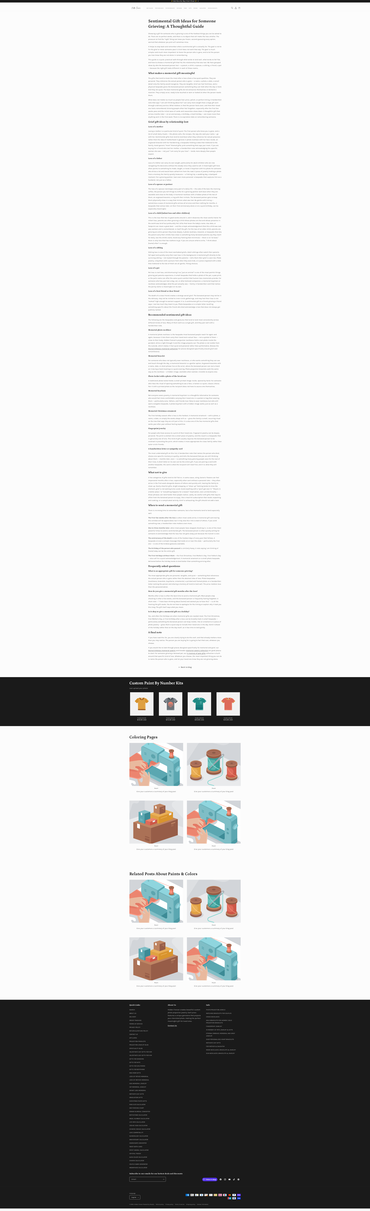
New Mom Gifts (135, 1073)
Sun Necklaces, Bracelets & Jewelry (220, 1053)
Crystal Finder (135, 1153)
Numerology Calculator (138, 1136)
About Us (132, 1013)
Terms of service (179, 1204)
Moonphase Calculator (138, 1167)
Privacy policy (169, 1204)
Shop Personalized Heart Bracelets (220, 1039)
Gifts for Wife (134, 1062)
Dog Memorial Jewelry (138, 1083)
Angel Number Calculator (139, 1118)
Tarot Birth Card (135, 1146)
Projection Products (137, 1041)
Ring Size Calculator (137, 1104)
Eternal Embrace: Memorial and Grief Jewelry (220, 1035)
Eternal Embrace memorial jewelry (162, 650)
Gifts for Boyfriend (137, 1069)
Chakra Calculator (136, 1160)
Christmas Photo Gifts (138, 1101)
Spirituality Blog (136, 1048)
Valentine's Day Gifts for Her (140, 1052)
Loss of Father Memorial (138, 1076)
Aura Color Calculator (138, 1157)
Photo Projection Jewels (215, 1010)
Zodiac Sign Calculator (138, 1125)
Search (132, 1010)
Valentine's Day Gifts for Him (140, 1055)
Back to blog (186, 667)
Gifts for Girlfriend (137, 1066)
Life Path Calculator (137, 1122)
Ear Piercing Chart (136, 1108)
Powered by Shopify (148, 1204)
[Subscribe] (163, 1179)
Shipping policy (190, 1204)
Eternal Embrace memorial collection (163, 349)
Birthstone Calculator (138, 1115)
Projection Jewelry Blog (138, 1045)
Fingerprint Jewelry (214, 1026)
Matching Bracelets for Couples (218, 1013)
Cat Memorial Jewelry (137, 1087)
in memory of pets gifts (196, 653)
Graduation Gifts (136, 1097)
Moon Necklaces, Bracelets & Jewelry (221, 1050)
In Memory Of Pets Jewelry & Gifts (219, 1030)
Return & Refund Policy (138, 1031)
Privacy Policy (134, 1027)
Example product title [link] (141, 718)
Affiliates (133, 1038)
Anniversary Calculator (138, 1139)
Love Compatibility (136, 1132)
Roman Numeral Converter (139, 1111)
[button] (232, 8)
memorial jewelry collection (197, 650)
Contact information (202, 1204)
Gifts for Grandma (136, 1059)
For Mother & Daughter (215, 1046)
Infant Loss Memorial (137, 1090)
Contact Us (133, 1034)
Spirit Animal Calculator (139, 1150)
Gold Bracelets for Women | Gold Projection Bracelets (219, 1022)
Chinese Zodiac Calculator (139, 1129)
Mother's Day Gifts (136, 1094)
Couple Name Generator (138, 1164)
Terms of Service (136, 1024)
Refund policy (160, 1204)
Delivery (132, 1017)
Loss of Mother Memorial (139, 1080)
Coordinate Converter (138, 1143)
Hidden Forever (138, 1204)
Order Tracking (135, 1020)
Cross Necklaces (212, 1017)
